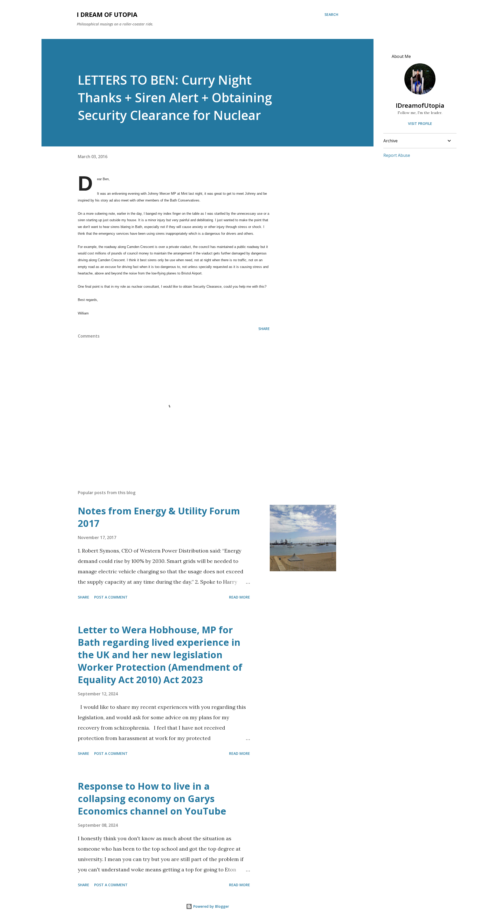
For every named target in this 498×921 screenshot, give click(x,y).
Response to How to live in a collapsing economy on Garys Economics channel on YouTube (152, 798)
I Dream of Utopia (107, 14)
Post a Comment (111, 597)
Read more (239, 597)
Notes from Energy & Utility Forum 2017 (159, 517)
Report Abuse (396, 155)
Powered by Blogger (210, 906)
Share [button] (264, 328)
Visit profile (420, 123)
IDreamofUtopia (420, 105)
